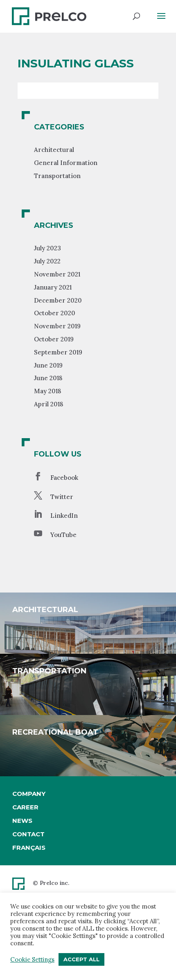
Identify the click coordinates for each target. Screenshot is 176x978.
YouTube (63, 535)
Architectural (54, 150)
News (22, 820)
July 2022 (47, 261)
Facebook (64, 477)
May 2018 (47, 391)
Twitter (61, 497)
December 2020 (58, 300)
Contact (28, 834)
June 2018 (48, 378)
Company (28, 794)
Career (25, 807)
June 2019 (48, 365)
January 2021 (53, 287)
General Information (65, 163)
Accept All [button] (81, 959)
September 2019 (58, 352)
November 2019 (57, 326)
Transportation (57, 176)
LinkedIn (64, 515)
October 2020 (54, 313)
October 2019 (54, 339)
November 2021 (57, 274)
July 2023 (47, 248)
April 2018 (48, 404)
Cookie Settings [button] (32, 959)
